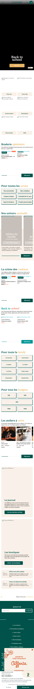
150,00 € (19, 447)
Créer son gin (4, 443)
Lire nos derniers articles (14, 512)
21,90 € (19, 156)
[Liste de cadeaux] (30, 584)
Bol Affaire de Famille (22, 155)
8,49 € (22, 156)
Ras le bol (19, 153)
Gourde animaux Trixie (22, 321)
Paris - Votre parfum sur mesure (24, 442)
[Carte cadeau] (30, 574)
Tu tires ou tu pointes (22, 280)
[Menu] (2, 2)
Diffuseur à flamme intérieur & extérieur (8, 282)
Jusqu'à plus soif (21, 319)
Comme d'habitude (5, 319)
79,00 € (3, 447)
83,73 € (6, 284)
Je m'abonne (29, 610)
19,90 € (23, 322)
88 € (7, 158)
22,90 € (19, 322)
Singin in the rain (5, 155)
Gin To (2, 442)
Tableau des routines (6, 321)
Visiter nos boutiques (13, 563)
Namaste (3, 280)
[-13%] (24, 317)
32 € (18, 283)
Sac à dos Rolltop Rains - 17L (8, 156)
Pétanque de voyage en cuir (24, 281)
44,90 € (3, 322)
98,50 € (3, 284)
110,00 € (3, 158)
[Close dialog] (32, 649)
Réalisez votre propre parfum (23, 443)
